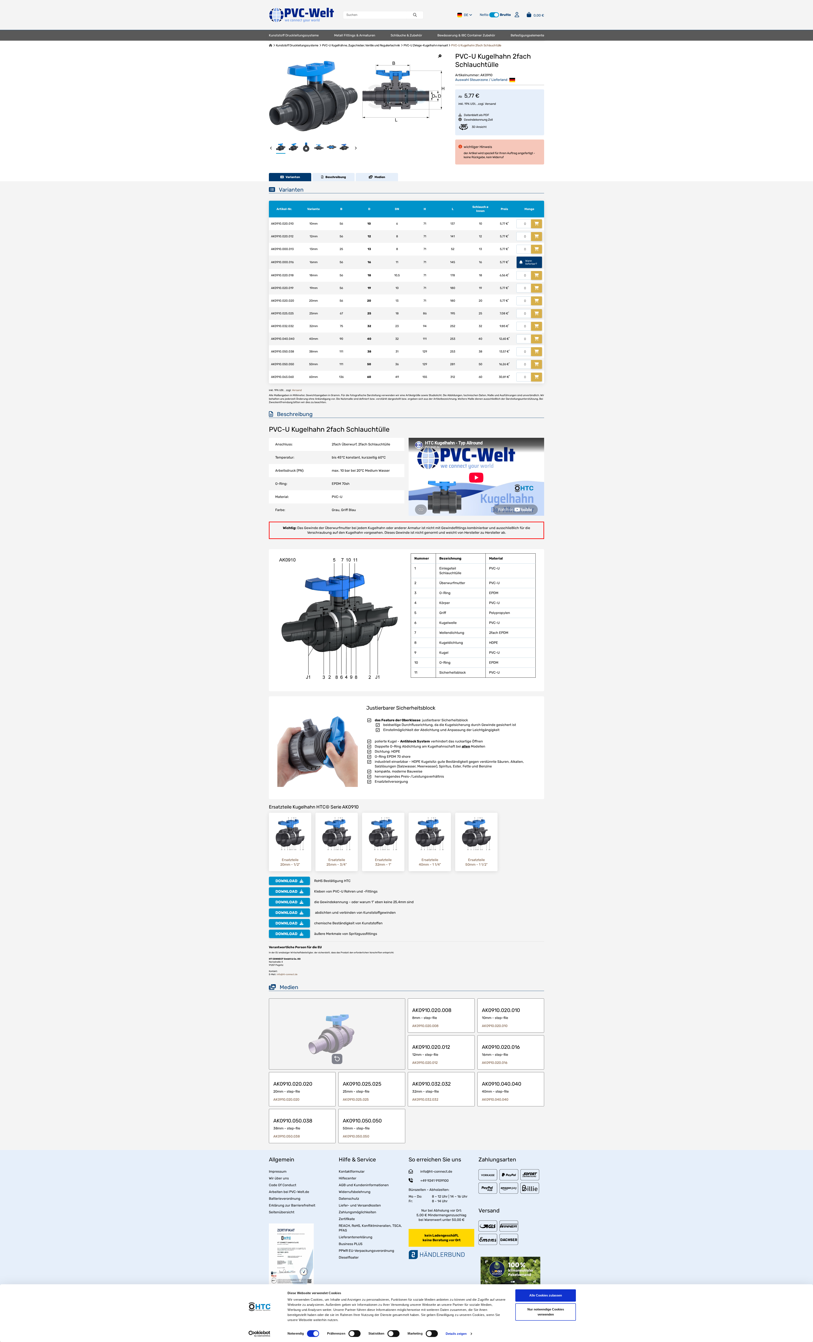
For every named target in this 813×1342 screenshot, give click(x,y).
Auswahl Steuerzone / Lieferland (481, 80)
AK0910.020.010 (494, 1026)
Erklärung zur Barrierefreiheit (292, 1205)
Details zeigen (456, 1333)
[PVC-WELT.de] (302, 15)
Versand (490, 104)
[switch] (354, 1333)
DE (466, 15)
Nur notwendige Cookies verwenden (545, 1311)
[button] (494, 14)
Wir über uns (279, 1178)
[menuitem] (294, 35)
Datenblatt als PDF (476, 115)
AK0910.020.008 (425, 1026)
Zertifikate (347, 1219)
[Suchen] (415, 15)
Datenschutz (349, 1199)
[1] (536, 223)
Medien (379, 177)
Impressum (277, 1171)
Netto (484, 15)
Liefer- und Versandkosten (360, 1205)
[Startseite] (270, 45)
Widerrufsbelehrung (355, 1192)
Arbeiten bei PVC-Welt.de (289, 1192)
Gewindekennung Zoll (478, 120)
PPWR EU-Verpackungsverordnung (366, 1251)
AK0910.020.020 (286, 1099)
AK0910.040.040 (495, 1099)
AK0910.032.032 (425, 1099)
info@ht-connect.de (287, 974)
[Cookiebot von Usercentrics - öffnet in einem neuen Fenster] (259, 1334)
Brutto (505, 15)
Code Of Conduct (282, 1185)
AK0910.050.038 (286, 1136)
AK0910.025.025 (356, 1099)
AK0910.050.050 (356, 1136)
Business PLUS (350, 1244)
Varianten (292, 177)
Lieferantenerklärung (355, 1237)
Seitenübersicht (281, 1212)
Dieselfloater (349, 1257)
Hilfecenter (347, 1178)
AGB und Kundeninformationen (364, 1185)
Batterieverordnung (284, 1199)
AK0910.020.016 (494, 1063)
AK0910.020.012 (425, 1063)
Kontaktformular (352, 1171)
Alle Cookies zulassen (545, 1295)
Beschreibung (335, 177)
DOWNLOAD (286, 881)
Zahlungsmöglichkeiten (357, 1212)
